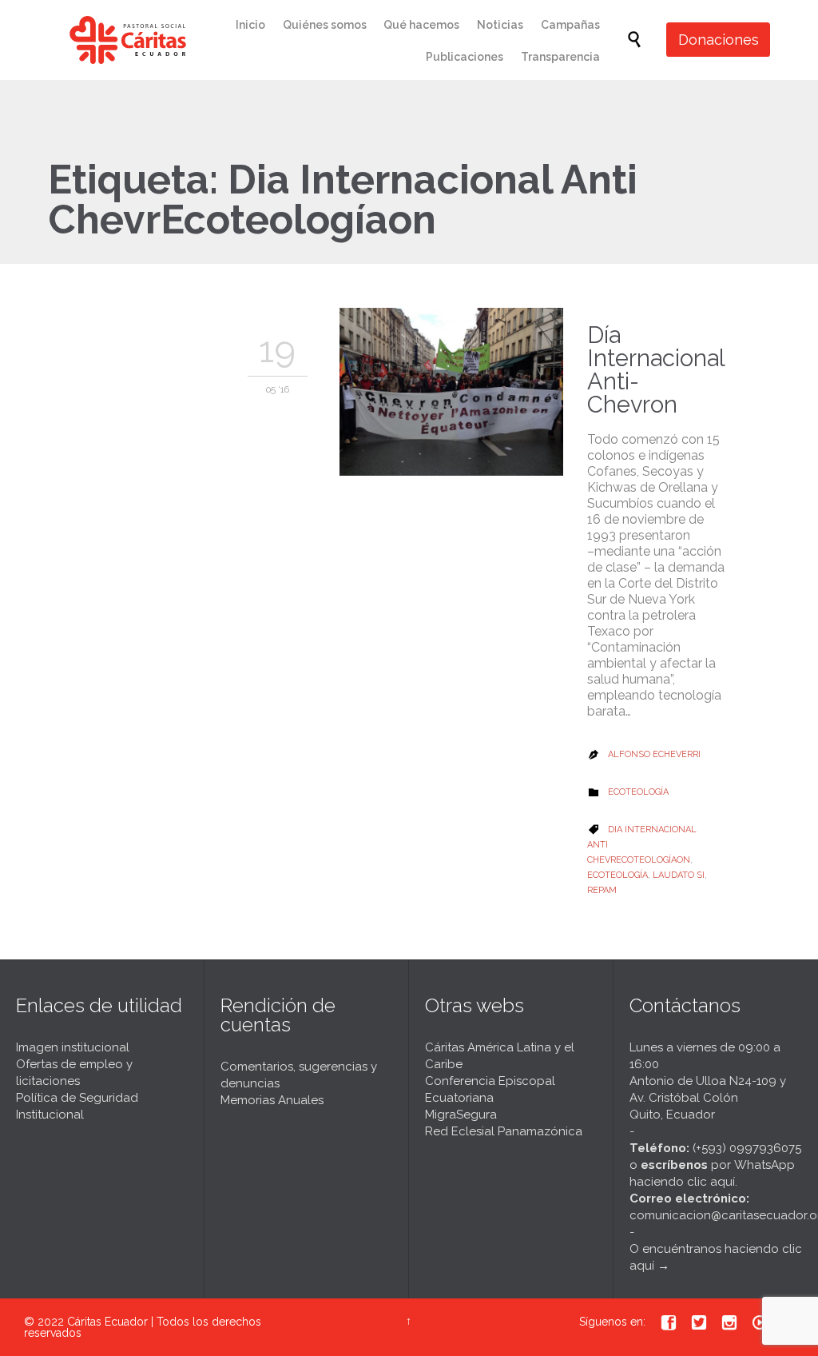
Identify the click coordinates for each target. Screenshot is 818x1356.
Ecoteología (638, 792)
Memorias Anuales (272, 1100)
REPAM (602, 890)
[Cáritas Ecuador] (128, 40)
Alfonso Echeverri (654, 754)
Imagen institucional (72, 1047)
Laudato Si (679, 875)
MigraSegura (461, 1114)
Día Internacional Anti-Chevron (656, 369)
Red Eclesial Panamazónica (503, 1131)
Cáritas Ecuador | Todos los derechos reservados (142, 1327)
